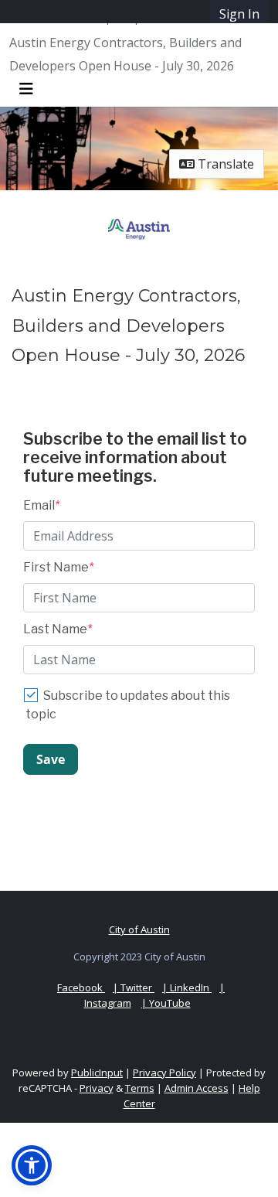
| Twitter (133, 987)
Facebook (81, 987)
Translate (224, 163)
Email (41, 505)
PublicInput (97, 1072)
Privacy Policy (164, 1072)
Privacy (97, 1088)
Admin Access (196, 1088)
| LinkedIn (187, 987)
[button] (31, 1165)
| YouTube (166, 1003)
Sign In (239, 13)
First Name (58, 567)
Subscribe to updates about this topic (127, 704)
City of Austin (139, 929)
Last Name (57, 629)
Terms (139, 1088)
